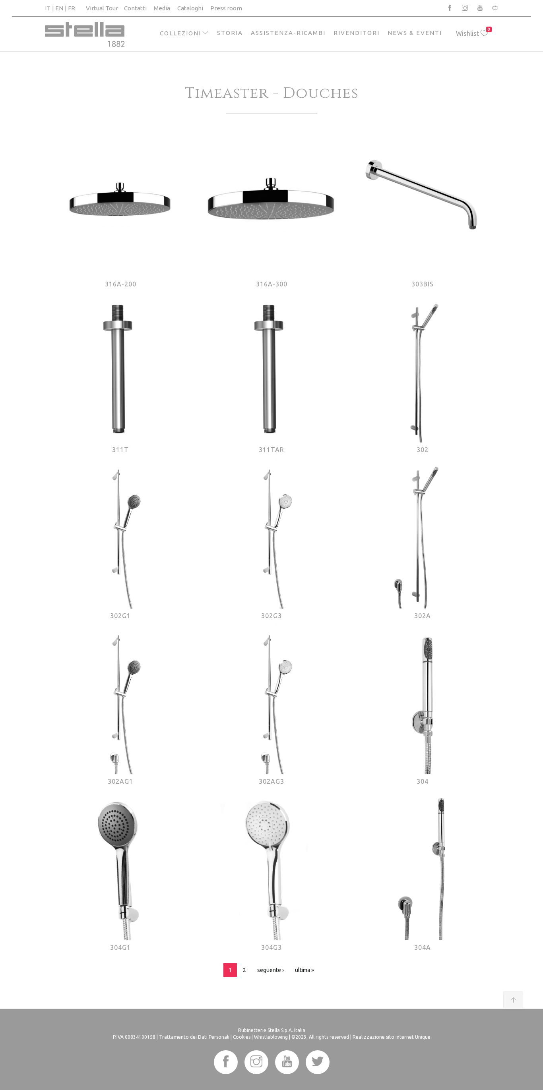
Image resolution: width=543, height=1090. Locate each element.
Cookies (241, 1037)
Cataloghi (190, 8)
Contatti (135, 8)
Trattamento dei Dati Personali (194, 1037)
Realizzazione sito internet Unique (392, 1037)
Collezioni (180, 33)
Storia (230, 32)
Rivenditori (357, 32)
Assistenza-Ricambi (288, 32)
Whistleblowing (271, 1037)
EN (59, 8)
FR (71, 8)
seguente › (270, 970)
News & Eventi (415, 32)
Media (162, 8)
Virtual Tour (102, 8)
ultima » (304, 970)
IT (47, 8)
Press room (226, 8)
